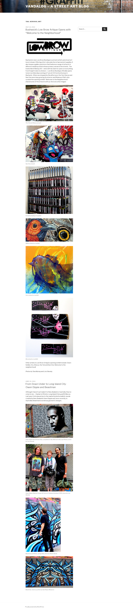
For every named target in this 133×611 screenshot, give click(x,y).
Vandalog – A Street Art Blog (57, 6)
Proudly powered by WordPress (34, 607)
